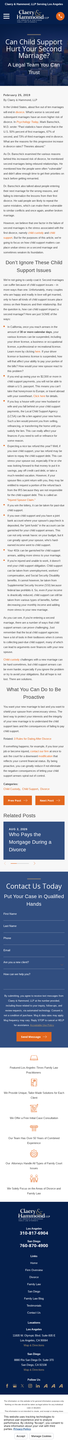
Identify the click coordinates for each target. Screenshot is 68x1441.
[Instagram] (30, 1386)
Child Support (30, 788)
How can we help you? (16, 974)
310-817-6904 (34, 1233)
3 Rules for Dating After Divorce (32, 738)
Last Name (10, 926)
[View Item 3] (26, 863)
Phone (7, 938)
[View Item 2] (20, 863)
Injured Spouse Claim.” (21, 499)
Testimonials (34, 1305)
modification (45, 756)
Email (6, 950)
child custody (36, 232)
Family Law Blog (34, 1298)
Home (34, 1262)
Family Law (34, 1284)
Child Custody (11, 788)
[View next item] (34, 863)
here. (38, 351)
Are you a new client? (16, 962)
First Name (10, 913)
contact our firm (39, 751)
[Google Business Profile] (15, 1386)
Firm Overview (34, 1270)
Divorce (45, 788)
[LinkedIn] (38, 1386)
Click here (39, 396)
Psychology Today (27, 121)
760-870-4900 (34, 1245)
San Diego (34, 1291)
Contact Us (34, 1312)
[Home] (33, 16)
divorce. (20, 112)
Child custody (11, 659)
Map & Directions (34, 1345)
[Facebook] (7, 1386)
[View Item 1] (14, 863)
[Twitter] (22, 1386)
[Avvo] (46, 1386)
